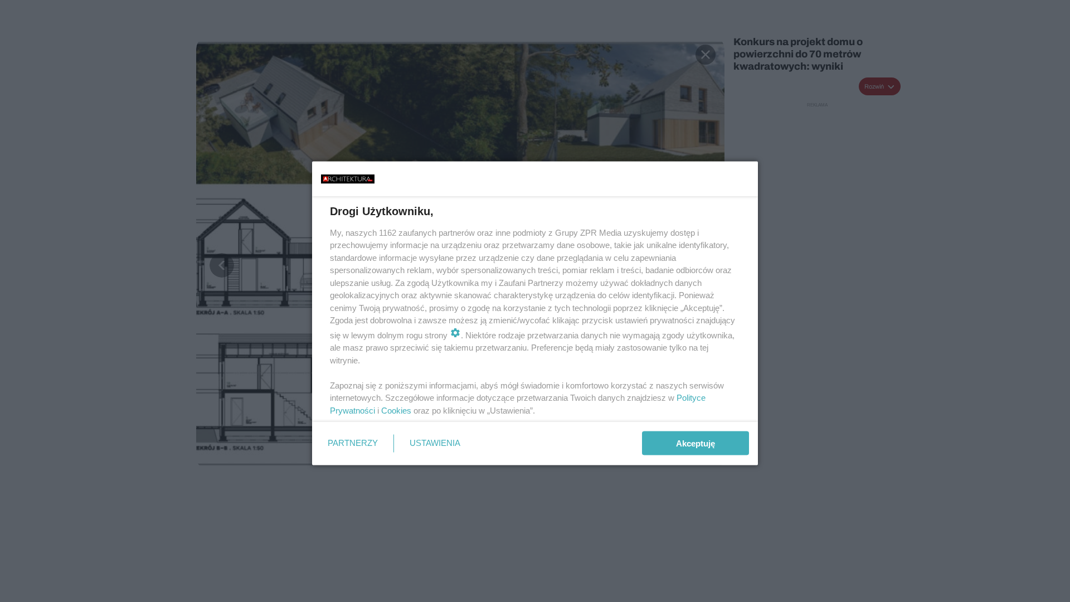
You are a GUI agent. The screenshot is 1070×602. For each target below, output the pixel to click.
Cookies (396, 410)
